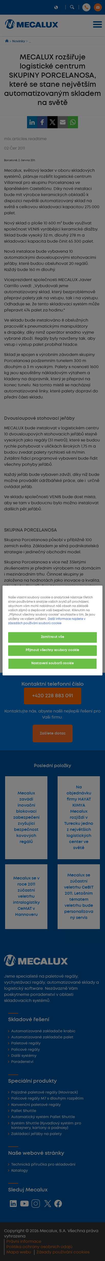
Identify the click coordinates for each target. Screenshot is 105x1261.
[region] (52, 630)
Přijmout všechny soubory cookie (52, 650)
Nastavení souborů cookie (52, 663)
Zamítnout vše (52, 637)
